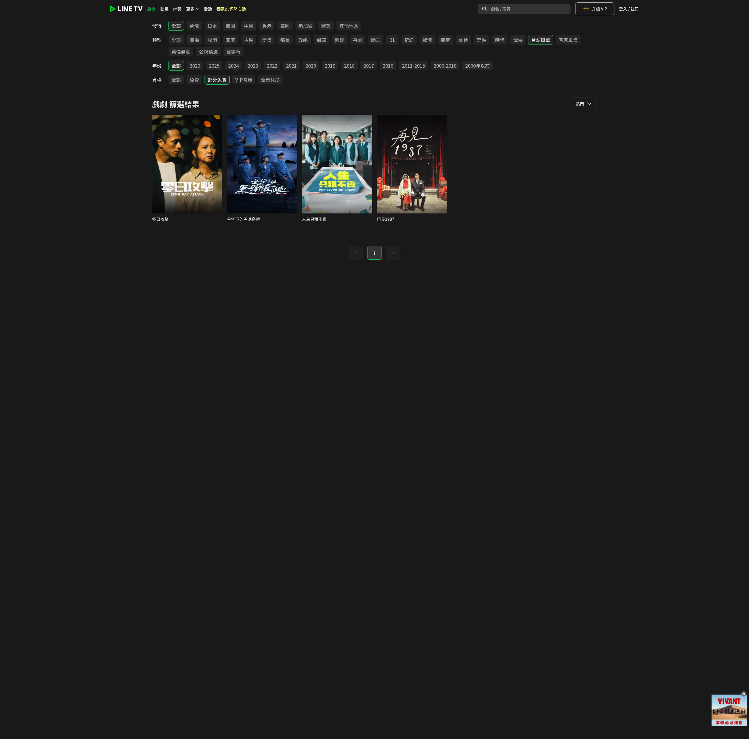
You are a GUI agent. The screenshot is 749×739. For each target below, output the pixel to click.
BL (392, 39)
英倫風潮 (180, 51)
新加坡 (305, 25)
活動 (208, 9)
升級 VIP (599, 9)
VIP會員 (243, 79)
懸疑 (339, 39)
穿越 (481, 39)
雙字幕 (233, 51)
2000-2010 (445, 65)
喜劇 (357, 39)
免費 (194, 79)
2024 (233, 65)
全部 (176, 25)
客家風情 (568, 39)
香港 (267, 25)
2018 (349, 65)
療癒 (445, 39)
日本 (212, 25)
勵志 (375, 39)
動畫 (164, 9)
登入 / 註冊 (629, 9)
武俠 (518, 39)
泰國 (285, 25)
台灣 (194, 25)
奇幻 (409, 39)
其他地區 (348, 25)
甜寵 (321, 39)
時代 (499, 39)
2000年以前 (477, 65)
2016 (388, 65)
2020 (310, 65)
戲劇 (151, 9)
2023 (253, 65)
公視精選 (208, 51)
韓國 (230, 25)
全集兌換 (270, 79)
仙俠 (463, 39)
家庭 (230, 39)
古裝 (248, 39)
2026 (195, 65)
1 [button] (374, 253)
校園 (212, 39)
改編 (303, 39)
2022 (272, 65)
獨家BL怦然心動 (231, 9)
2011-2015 (413, 65)
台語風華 (540, 39)
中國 (248, 25)
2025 (214, 65)
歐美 (326, 25)
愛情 (267, 39)
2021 (291, 65)
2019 (330, 65)
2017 (368, 65)
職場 (194, 39)
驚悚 (427, 39)
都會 (285, 39)
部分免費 (217, 79)
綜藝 (177, 9)
